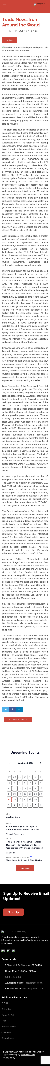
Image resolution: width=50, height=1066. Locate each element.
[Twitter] (9, 951)
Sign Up (13, 912)
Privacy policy (9, 1058)
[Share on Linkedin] (19, 709)
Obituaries (6, 1032)
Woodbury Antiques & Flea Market (24, 860)
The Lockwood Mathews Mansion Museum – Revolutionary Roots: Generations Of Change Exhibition (24, 845)
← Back (10, 40)
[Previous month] (9, 763)
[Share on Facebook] (12, 709)
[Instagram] (14, 951)
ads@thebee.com (34, 982)
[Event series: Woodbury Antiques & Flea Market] (31, 857)
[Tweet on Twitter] (5, 709)
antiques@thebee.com (33, 988)
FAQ (3, 1020)
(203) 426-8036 (13, 977)
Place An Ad (7, 1015)
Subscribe (6, 1009)
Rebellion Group (28, 1054)
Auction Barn (13, 817)
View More (25, 868)
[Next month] (40, 763)
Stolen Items (7, 1038)
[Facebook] (3, 951)
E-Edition (5, 1003)
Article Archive (8, 1026)
